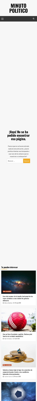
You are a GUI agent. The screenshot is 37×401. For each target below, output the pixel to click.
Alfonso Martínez (8, 303)
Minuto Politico (18, 8)
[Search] (33, 18)
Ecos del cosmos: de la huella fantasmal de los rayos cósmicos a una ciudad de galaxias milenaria (18, 298)
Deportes (5, 329)
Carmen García (8, 376)
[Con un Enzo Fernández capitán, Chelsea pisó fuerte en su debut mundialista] (18, 320)
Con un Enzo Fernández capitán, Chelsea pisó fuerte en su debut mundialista (17, 335)
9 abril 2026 (17, 338)
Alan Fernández (8, 338)
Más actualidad (7, 291)
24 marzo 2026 (17, 376)
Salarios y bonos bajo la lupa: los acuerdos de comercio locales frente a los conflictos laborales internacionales (17, 372)
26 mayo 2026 (18, 303)
